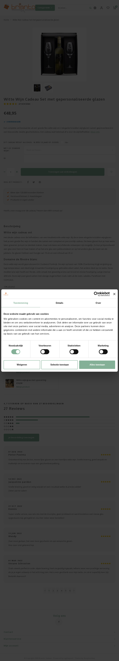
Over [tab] (98, 303)
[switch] (44, 351)
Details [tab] (59, 303)
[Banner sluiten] (114, 294)
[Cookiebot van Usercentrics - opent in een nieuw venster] (96, 294)
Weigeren (22, 364)
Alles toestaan (97, 364)
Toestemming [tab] (20, 303)
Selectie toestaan (59, 364)
